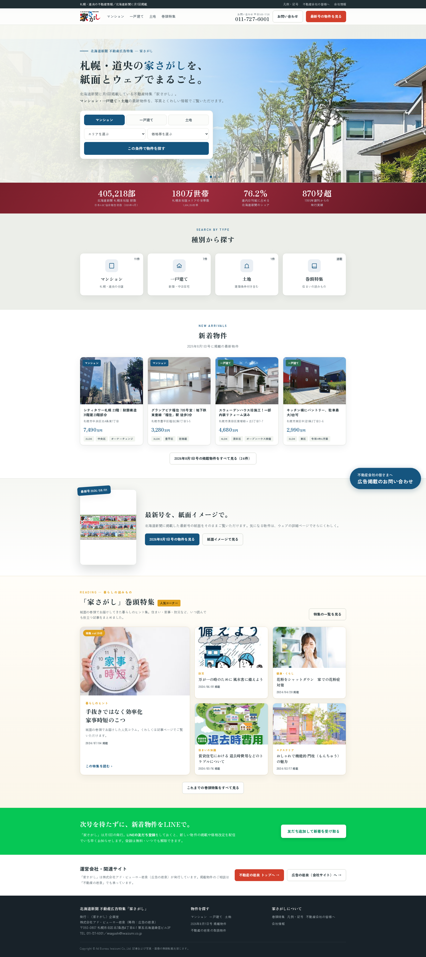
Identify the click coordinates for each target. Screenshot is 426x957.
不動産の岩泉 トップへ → (259, 874)
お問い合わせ (287, 16)
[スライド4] (219, 177)
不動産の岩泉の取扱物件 (209, 930)
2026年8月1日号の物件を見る (172, 539)
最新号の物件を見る (326, 16)
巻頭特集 (168, 16)
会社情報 (340, 4)
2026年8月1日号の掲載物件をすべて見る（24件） (213, 458)
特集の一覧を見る (327, 614)
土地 (152, 16)
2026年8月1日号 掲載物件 (209, 923)
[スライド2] (211, 177)
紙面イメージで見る (222, 539)
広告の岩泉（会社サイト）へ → (316, 874)
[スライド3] (215, 177)
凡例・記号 (290, 4)
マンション (115, 16)
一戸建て (137, 16)
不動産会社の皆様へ (316, 4)
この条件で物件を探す (146, 148)
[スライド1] (207, 177)
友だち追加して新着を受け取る (313, 831)
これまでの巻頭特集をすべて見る (213, 787)
